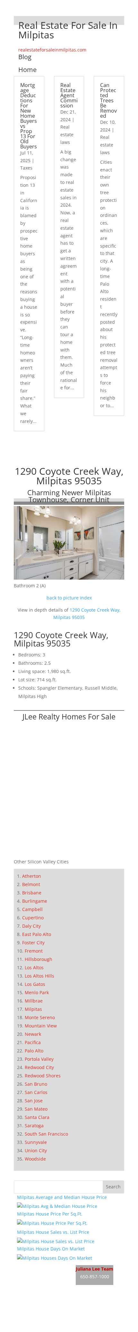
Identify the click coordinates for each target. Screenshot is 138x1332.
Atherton (31, 876)
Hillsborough (38, 959)
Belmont (31, 884)
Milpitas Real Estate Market (46, 1290)
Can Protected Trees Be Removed (108, 100)
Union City (36, 1150)
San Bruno (36, 1084)
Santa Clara (37, 1117)
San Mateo (36, 1109)
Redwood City (39, 1067)
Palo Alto (34, 1051)
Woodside (35, 1159)
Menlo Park (37, 992)
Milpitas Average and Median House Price (62, 1197)
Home (27, 69)
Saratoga (34, 1125)
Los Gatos (35, 984)
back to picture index (69, 598)
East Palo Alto (36, 934)
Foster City (33, 943)
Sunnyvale (36, 1142)
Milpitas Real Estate (38, 1266)
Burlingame (34, 901)
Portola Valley (39, 1059)
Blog (24, 56)
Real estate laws (66, 134)
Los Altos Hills (39, 976)
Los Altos (34, 967)
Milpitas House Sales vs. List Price (53, 1232)
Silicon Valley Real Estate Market (51, 1328)
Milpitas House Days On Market (51, 1249)
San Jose (34, 1101)
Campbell (32, 909)
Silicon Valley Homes (64, 1316)
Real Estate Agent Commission (69, 95)
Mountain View (41, 1026)
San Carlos (36, 1092)
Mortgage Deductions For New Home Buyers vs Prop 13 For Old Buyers (28, 116)
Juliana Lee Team (94, 1269)
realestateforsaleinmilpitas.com (52, 50)
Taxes (26, 168)
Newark (33, 1034)
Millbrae (34, 1001)
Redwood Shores (43, 1076)
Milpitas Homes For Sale (43, 1278)
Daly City (31, 926)
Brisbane (31, 893)
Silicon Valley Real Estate (59, 1304)
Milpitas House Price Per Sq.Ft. (49, 1214)
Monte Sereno (40, 1017)
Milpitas (33, 1009)
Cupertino (33, 918)
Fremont (34, 951)
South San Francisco (46, 1134)
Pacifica (33, 1042)
